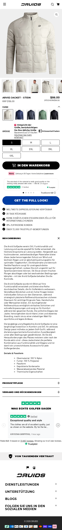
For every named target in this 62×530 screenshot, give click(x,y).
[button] (58, 4)
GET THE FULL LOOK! (31, 200)
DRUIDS (34, 521)
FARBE (5, 107)
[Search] (52, 4)
